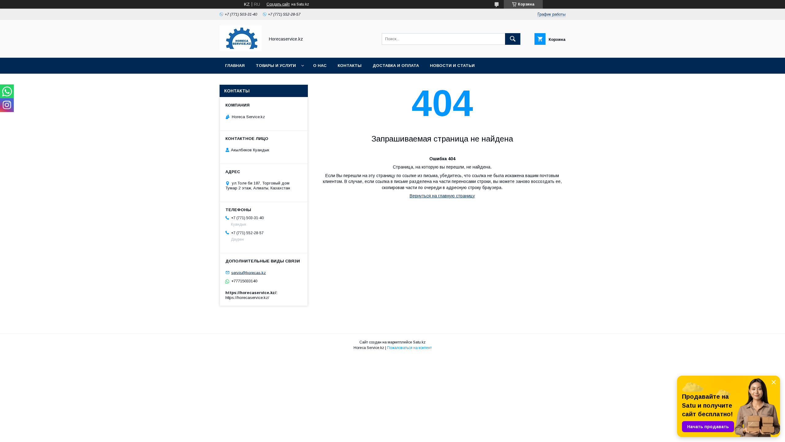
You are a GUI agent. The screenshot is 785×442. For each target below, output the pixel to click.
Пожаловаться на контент (409, 348)
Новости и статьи (452, 65)
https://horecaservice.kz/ (247, 297)
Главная (235, 65)
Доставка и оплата (396, 65)
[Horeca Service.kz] (241, 49)
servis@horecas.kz (248, 272)
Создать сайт (278, 4)
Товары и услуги (276, 65)
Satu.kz (419, 342)
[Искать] (512, 39)
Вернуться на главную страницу (442, 195)
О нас (320, 65)
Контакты (350, 65)
